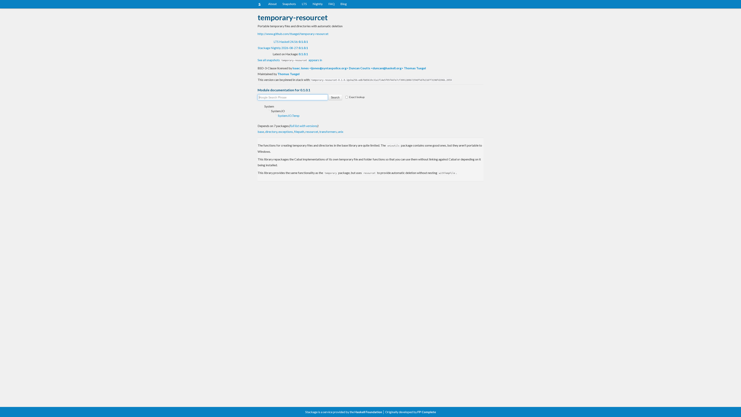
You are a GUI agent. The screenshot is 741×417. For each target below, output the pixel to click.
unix (340, 131)
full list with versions (303, 126)
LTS (304, 4)
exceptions (285, 131)
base (261, 131)
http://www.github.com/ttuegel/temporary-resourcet (293, 34)
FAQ (331, 4)
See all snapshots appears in (290, 60)
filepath (299, 131)
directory (271, 131)
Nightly (318, 4)
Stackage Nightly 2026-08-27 (278, 48)
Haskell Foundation (368, 412)
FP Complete (426, 412)
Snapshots (289, 4)
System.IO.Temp (288, 115)
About (272, 4)
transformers (328, 131)
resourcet (311, 131)
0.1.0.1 (303, 41)
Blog (343, 4)
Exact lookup (357, 97)
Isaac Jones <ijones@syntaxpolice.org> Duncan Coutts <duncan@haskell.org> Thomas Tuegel (359, 68)
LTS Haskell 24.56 (286, 41)
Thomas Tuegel (288, 74)
